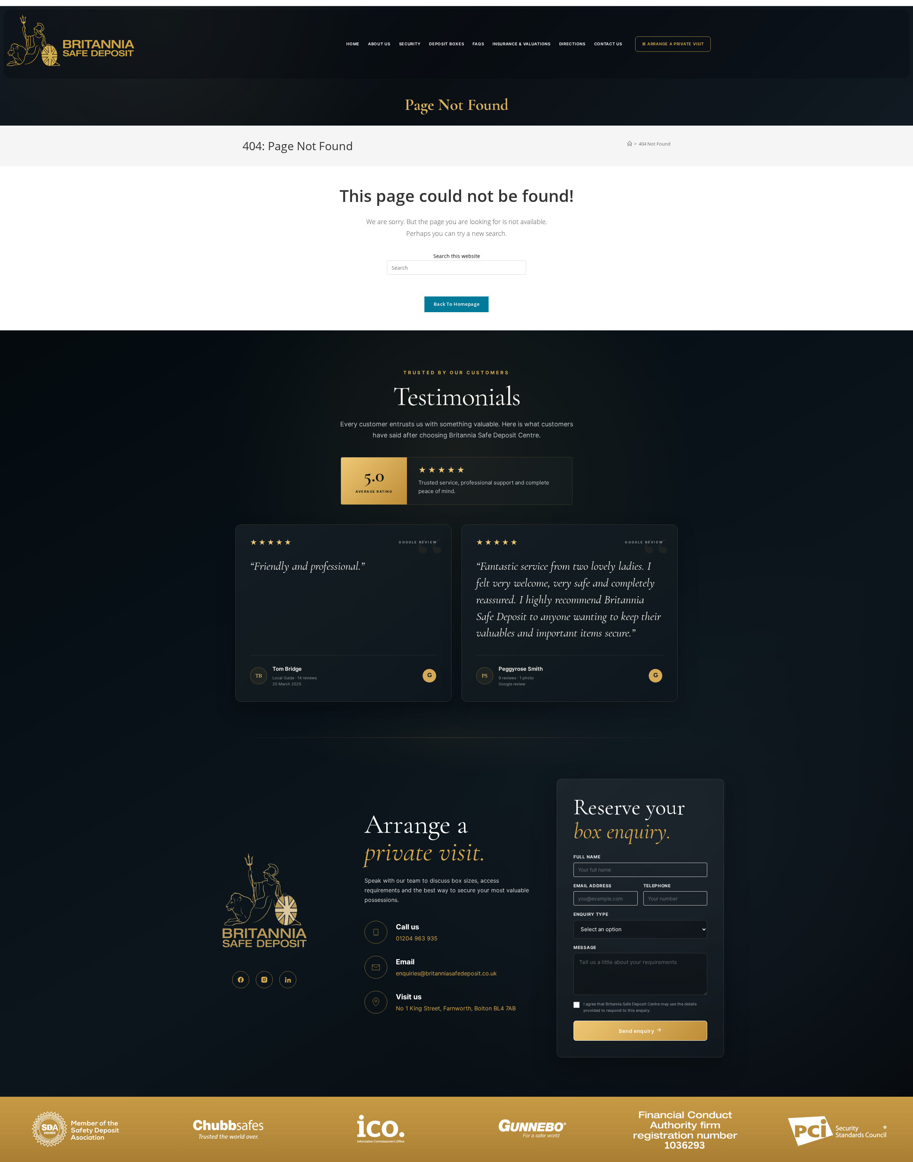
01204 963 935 (417, 938)
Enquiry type (590, 914)
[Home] (629, 144)
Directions (572, 43)
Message (584, 947)
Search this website (456, 256)
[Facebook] (240, 979)
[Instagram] (264, 979)
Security (410, 43)
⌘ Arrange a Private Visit (673, 43)
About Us (379, 43)
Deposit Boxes (446, 43)
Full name (586, 856)
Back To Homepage (456, 304)
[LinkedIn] (287, 979)
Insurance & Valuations (521, 43)
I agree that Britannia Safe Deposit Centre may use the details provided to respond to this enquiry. (640, 1007)
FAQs (478, 43)
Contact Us (608, 43)
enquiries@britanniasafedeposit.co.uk (446, 973)
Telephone (657, 885)
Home (352, 43)
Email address (592, 885)
